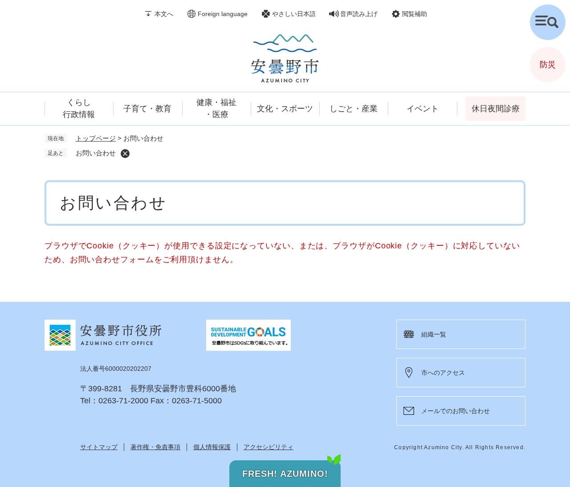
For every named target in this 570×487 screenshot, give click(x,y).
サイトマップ (99, 446)
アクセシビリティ (268, 446)
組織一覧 (433, 334)
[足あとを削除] (125, 153)
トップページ (96, 138)
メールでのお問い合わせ (455, 410)
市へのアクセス (443, 372)
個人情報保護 (212, 446)
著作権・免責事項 (155, 446)
